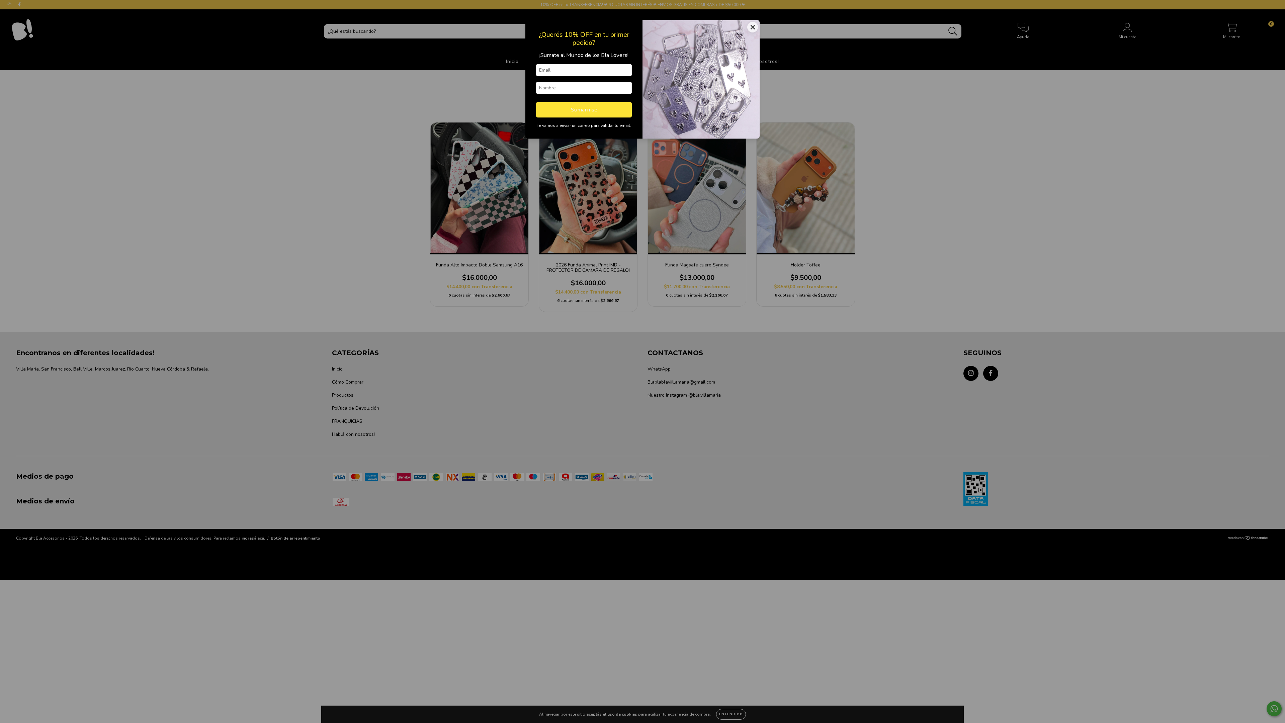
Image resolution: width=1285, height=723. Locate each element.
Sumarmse (584, 109)
